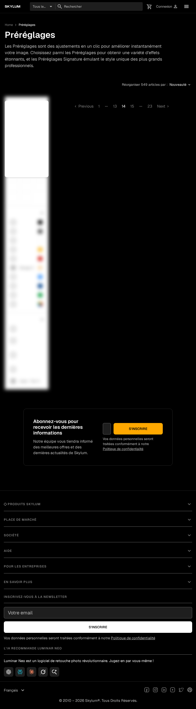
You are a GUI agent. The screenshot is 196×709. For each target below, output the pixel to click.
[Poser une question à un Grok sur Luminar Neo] (43, 672)
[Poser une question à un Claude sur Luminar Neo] (31, 672)
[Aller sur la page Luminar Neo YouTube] (172, 690)
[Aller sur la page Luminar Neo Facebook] (146, 690)
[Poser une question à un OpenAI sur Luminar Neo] (8, 672)
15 (132, 106)
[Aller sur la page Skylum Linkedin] (164, 690)
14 (123, 106)
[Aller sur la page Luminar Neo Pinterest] (189, 690)
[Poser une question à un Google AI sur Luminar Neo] (54, 672)
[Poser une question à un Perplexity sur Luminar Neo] (20, 672)
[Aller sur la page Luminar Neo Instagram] (155, 690)
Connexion (167, 6)
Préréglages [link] (27, 25)
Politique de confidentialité (123, 449)
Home (9, 25)
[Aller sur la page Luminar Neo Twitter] (181, 690)
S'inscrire (138, 429)
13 (115, 106)
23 (149, 106)
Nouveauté (180, 84)
